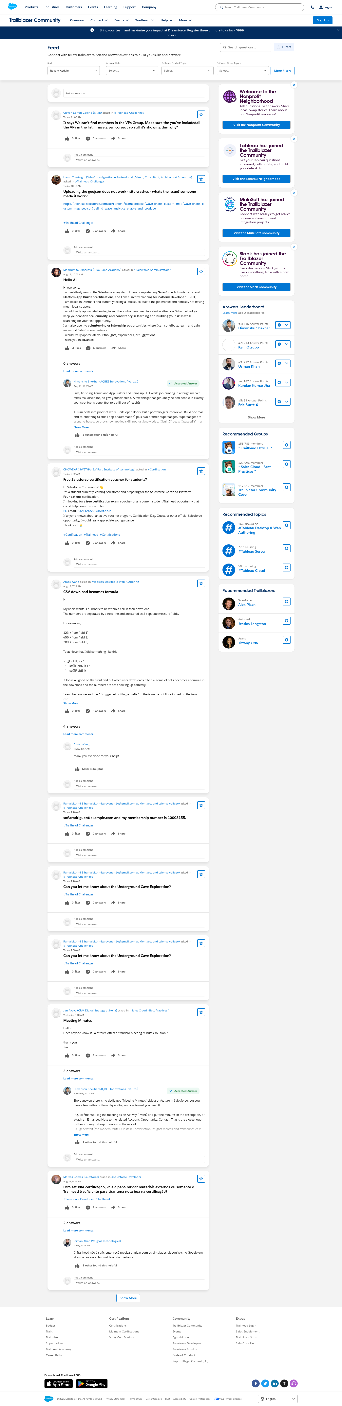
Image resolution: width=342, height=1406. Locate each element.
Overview (77, 20)
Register (193, 30)
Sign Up (323, 20)
